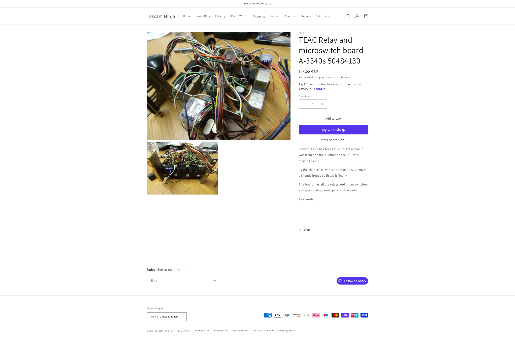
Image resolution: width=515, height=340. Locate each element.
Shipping (319, 77)
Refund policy (202, 330)
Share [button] (307, 229)
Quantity (304, 96)
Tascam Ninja (162, 330)
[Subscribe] (214, 280)
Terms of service (240, 330)
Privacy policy (220, 330)
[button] (348, 16)
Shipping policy (286, 330)
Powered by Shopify (180, 330)
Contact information (263, 330)
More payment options (333, 139)
